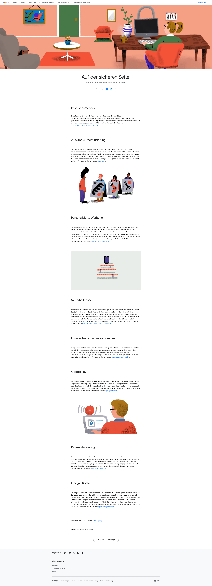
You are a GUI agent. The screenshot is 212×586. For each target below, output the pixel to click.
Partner (54, 572)
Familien (55, 565)
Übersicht (32, 2)
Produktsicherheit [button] (63, 2)
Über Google (65, 581)
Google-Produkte (76, 581)
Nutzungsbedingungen (107, 581)
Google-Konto (202, 2)
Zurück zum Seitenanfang (105, 540)
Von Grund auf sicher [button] (46, 2)
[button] (115, 89)
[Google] (55, 581)
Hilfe (158, 581)
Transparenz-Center (58, 568)
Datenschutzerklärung (91, 581)
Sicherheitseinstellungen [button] (82, 2)
